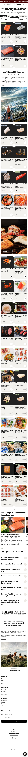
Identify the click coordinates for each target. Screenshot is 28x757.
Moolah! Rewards (5, 693)
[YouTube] (17, 738)
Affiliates (3, 702)
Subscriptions (4, 691)
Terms (14, 729)
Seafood (3, 16)
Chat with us (14, 749)
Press (2, 703)
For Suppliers (4, 700)
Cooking (3, 680)
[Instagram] (12, 738)
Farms (2, 683)
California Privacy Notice (14, 733)
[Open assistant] (25, 754)
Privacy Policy (14, 731)
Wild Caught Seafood (14, 16)
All (8, 16)
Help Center (4, 689)
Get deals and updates (14, 721)
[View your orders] (26, 4)
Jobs (2, 705)
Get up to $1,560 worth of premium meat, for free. (14, 1)
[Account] (24, 4)
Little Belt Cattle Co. (14, 670)
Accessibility (4, 694)
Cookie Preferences (14, 735)
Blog (2, 678)
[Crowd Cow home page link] (14, 4)
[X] (15, 738)
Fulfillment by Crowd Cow (6, 707)
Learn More (3, 639)
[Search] (4, 4)
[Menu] (2, 4)
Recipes (3, 682)
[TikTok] (10, 738)
